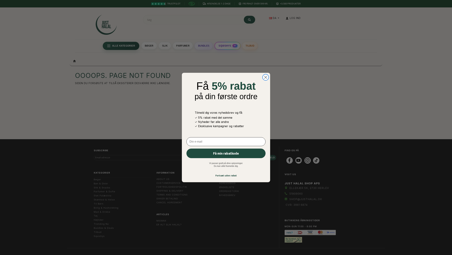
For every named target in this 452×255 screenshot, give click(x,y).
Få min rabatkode (226, 153)
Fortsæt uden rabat (226, 175)
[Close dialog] (266, 77)
